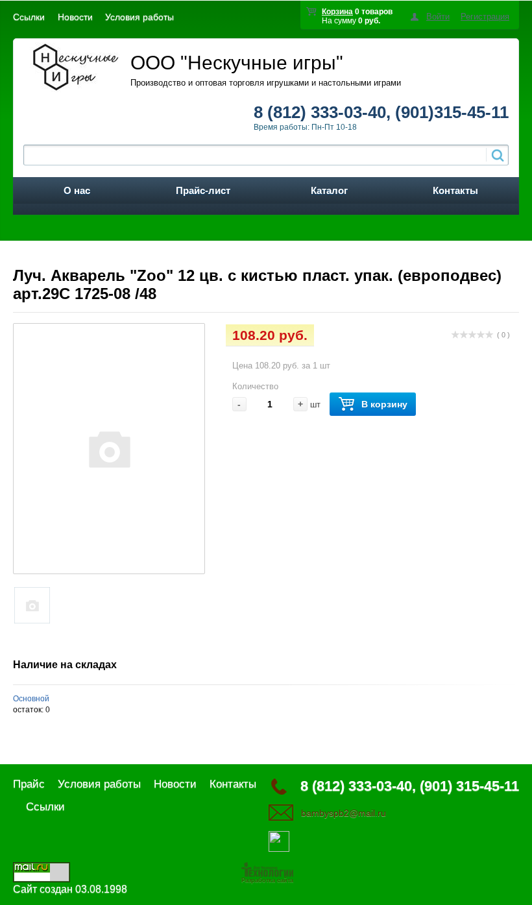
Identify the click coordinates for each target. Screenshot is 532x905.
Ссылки (29, 17)
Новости (75, 17)
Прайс (29, 784)
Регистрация (485, 16)
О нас (77, 190)
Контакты (455, 190)
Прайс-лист (203, 190)
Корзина (337, 11)
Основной (31, 698)
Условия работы (139, 17)
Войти (438, 16)
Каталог (329, 190)
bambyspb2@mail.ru (343, 813)
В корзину (384, 404)
